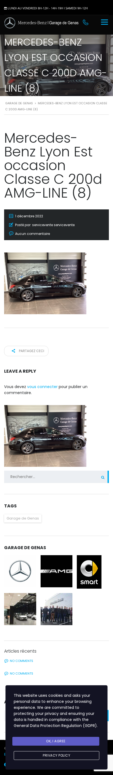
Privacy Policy (56, 755)
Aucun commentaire (32, 233)
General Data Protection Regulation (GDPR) (55, 725)
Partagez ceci (31, 351)
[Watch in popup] (20, 571)
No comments (21, 661)
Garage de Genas (23, 518)
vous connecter (42, 386)
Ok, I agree (56, 741)
